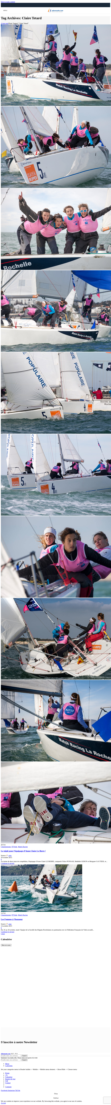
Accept (3, 1103)
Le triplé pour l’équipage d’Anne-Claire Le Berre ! (23, 851)
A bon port (4, 23)
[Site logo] (55, 12)
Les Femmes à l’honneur (12, 919)
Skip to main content (8, 2)
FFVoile (14, 847)
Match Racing (23, 847)
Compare (8, 1087)
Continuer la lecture (7, 863)
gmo (9, 855)
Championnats (6, 847)
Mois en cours (6, 945)
